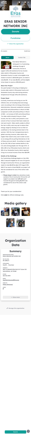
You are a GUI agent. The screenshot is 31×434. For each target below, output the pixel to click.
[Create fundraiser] (19, 2)
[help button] (28, 431)
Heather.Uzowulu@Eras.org (11, 280)
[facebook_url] (3, 289)
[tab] (7, 57)
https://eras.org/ (8, 284)
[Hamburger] (28, 2)
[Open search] (22, 2)
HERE (5, 195)
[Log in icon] (25, 2)
